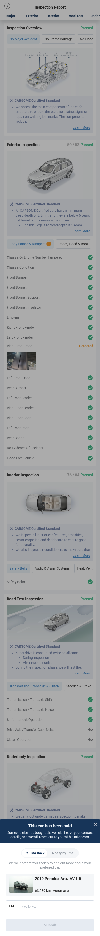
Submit (50, 925)
